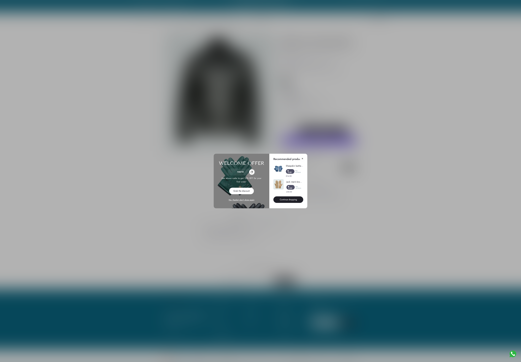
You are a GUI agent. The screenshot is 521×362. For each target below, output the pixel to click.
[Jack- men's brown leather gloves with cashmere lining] (278, 184)
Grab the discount (241, 190)
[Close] (302, 158)
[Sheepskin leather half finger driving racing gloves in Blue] (278, 169)
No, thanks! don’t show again (241, 199)
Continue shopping (288, 199)
